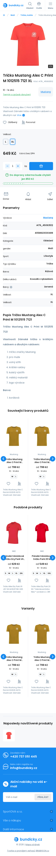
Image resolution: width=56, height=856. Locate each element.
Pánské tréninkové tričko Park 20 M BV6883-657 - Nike (42, 558)
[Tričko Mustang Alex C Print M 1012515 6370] (14, 436)
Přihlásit (43, 797)
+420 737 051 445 (23, 756)
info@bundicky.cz (23, 768)
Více (19, 115)
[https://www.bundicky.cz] (4, 15)
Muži (13, 15)
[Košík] (39, 6)
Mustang (46, 92)
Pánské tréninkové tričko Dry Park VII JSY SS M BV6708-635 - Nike (14, 558)
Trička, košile (26, 15)
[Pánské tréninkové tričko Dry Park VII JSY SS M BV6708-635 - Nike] (14, 532)
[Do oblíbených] (8, 483)
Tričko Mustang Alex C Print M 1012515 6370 (13, 461)
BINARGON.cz (42, 850)
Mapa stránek (33, 844)
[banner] (14, 5)
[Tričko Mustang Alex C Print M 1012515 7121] (9, 735)
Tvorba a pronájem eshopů (21, 850)
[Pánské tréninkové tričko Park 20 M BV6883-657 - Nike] (42, 532)
